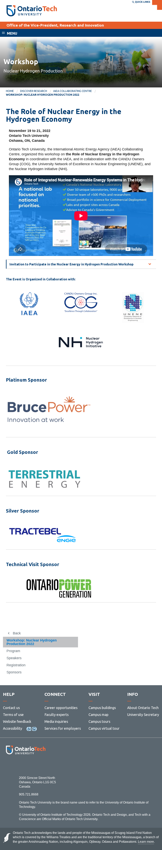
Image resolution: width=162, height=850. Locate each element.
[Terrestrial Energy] (44, 479)
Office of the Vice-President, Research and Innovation (55, 25)
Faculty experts (56, 715)
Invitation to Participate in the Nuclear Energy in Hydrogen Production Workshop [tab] (71, 264)
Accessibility (12, 728)
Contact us (11, 708)
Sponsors (14, 672)
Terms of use (13, 715)
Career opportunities (60, 708)
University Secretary (143, 715)
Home (10, 91)
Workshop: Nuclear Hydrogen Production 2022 (32, 642)
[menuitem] (13, 91)
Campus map (98, 715)
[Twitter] (17, 765)
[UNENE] (133, 307)
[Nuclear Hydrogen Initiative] (81, 342)
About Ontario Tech (143, 708)
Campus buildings (102, 708)
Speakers (14, 658)
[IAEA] (29, 303)
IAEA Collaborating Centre (72, 91)
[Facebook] (8, 765)
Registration (16, 665)
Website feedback (17, 721)
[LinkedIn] (34, 765)
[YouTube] (43, 765)
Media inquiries (56, 721)
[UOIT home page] (32, 11)
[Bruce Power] (49, 409)
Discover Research (33, 91)
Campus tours (99, 721)
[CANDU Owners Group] (81, 302)
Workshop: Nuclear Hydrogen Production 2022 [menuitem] (42, 94)
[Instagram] (26, 765)
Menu (12, 33)
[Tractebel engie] (43, 535)
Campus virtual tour (104, 728)
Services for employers (62, 728)
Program (13, 651)
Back (17, 633)
